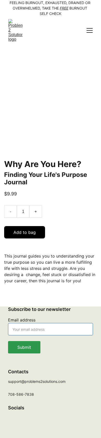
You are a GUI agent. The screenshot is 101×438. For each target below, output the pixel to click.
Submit (24, 347)
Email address (21, 320)
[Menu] (89, 30)
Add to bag (24, 232)
